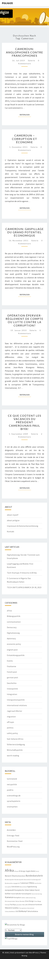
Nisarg (24, 955)
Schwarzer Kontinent (35, 904)
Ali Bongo (22, 871)
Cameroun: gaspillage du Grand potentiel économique (24, 232)
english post (12, 649)
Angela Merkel (30, 871)
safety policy (12, 733)
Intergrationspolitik (15, 699)
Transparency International (26, 908)
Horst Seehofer (16, 894)
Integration (12, 694)
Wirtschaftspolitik (14, 750)
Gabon (32, 890)
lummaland (12, 778)
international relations (17, 705)
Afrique (16, 871)
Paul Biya (13, 904)
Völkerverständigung (16, 744)
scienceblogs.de (13, 795)
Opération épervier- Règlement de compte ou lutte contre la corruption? (24, 320)
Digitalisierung (13, 633)
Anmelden (11, 830)
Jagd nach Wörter (14, 711)
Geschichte (11, 683)
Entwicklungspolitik (15, 655)
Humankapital (26, 894)
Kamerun (9, 897)
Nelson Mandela (20, 901)
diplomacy (11, 638)
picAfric (10, 790)
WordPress (34, 952)
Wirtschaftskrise (33, 911)
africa (9, 610)
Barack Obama (11, 875)
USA (16, 911)
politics (10, 727)
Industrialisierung (36, 894)
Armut (37, 871)
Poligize (7, 3)
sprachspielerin (13, 801)
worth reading (13, 755)
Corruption (8, 887)
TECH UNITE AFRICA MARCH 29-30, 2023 (24, 587)
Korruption (17, 897)
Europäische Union (21, 890)
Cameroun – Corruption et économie (24, 139)
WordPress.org (13, 846)
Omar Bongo (29, 901)
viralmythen (12, 806)
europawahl (9, 890)
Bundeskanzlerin (34, 875)
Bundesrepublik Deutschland (22, 879)
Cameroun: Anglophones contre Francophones (24, 52)
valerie (31, 60)
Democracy (11, 627)
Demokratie (15, 887)
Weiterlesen (25, 114)
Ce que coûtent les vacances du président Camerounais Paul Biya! (24, 422)
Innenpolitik (12, 688)
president (19, 905)
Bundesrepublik (9, 879)
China (31, 882)
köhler (23, 897)
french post (12, 672)
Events (10, 661)
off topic (10, 722)
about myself (12, 515)
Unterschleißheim (10, 911)
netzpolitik (12, 784)
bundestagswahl (36, 879)
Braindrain (21, 876)
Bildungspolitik (13, 616)
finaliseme (11, 666)
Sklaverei (8, 908)
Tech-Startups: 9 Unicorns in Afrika (22, 572)
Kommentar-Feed (14, 841)
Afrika (9, 870)
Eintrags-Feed (13, 835)
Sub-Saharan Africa (15, 739)
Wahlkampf (22, 911)
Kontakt (10, 531)
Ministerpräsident (10, 901)
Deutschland (23, 887)
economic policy (14, 644)
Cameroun (24, 883)
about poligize (13, 520)
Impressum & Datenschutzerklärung (22, 526)
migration (11, 716)
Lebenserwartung (30, 897)
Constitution (37, 883)
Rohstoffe (25, 905)
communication (14, 622)
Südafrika (15, 908)
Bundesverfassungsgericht (12, 883)
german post (12, 677)
